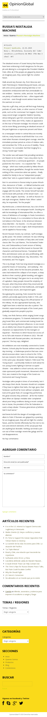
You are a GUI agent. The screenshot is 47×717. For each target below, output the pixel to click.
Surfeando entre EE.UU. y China (17, 558)
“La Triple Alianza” (12, 549)
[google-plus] (15, 703)
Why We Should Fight (13, 572)
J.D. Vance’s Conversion (14, 575)
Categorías (6, 637)
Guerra (12, 35)
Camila (8, 591)
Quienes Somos (11, 659)
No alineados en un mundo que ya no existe (22, 578)
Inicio (6, 35)
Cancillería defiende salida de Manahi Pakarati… (23, 561)
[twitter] (21, 703)
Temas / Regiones (9, 608)
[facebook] (3, 703)
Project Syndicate (12, 48)
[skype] (8, 703)
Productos (9, 662)
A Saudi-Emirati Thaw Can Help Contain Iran (22, 564)
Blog (7, 665)
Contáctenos (10, 668)
